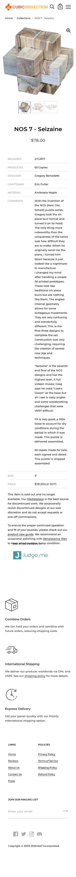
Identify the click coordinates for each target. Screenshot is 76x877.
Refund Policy (46, 774)
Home (9, 18)
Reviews (13, 760)
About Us (13, 767)
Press (11, 780)
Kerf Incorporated (48, 845)
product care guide (20, 534)
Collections (23, 18)
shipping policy (35, 675)
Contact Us (15, 774)
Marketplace (35, 499)
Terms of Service (48, 760)
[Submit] (65, 812)
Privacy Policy (46, 754)
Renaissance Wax (55, 538)
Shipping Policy (47, 767)
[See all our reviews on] (38, 550)
